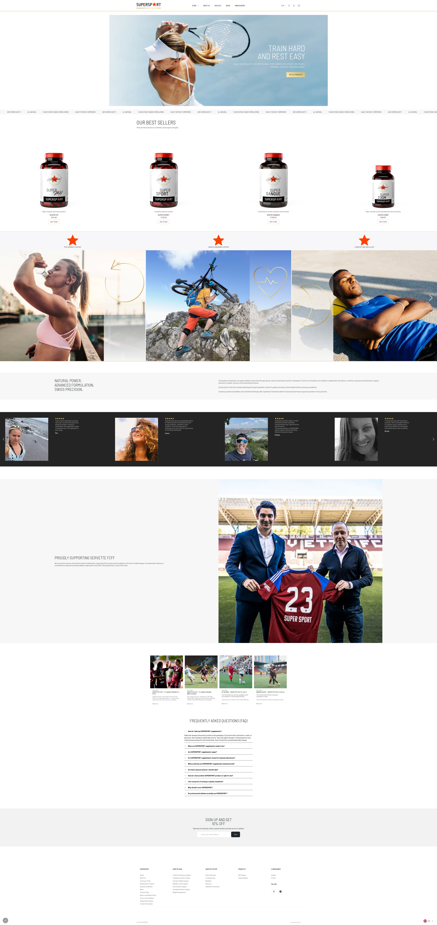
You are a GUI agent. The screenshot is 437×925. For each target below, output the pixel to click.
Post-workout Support (180, 887)
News (142, 889)
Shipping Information (146, 901)
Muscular (208, 884)
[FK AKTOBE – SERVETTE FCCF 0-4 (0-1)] (235, 671)
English (273, 875)
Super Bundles (243, 878)
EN (429, 921)
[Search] (289, 5)
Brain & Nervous (211, 875)
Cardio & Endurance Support (182, 875)
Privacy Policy (144, 892)
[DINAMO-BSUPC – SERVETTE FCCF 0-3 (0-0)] (270, 671)
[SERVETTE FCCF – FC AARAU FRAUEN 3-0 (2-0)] (166, 671)
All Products (242, 875)
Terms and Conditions (147, 898)
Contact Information (146, 904)
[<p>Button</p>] (5, 920)
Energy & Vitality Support (181, 881)
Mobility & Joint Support (180, 884)
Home (142, 875)
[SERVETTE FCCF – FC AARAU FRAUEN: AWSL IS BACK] (201, 671)
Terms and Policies (295, 922)
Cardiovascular (210, 878)
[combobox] (428, 921)
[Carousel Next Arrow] (430, 297)
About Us (143, 878)
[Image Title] (274, 891)
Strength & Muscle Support (181, 889)
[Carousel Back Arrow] (6, 297)
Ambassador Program (147, 884)
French (273, 878)
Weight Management (179, 892)
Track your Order (145, 881)
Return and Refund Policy (148, 895)
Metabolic (209, 881)
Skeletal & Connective (213, 887)
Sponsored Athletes (146, 887)
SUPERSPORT (144, 922)
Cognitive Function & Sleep (181, 878)
